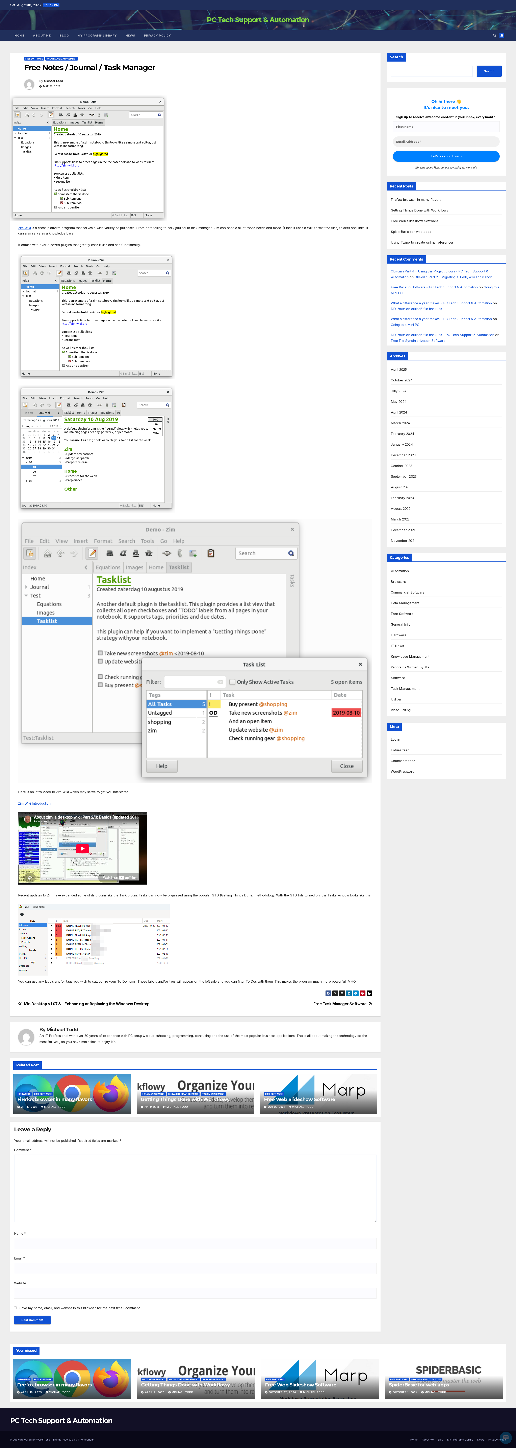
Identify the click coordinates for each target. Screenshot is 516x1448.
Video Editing (401, 710)
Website (20, 1283)
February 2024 (402, 434)
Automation (400, 571)
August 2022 (401, 509)
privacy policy (453, 167)
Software (398, 678)
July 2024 (399, 391)
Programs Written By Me (410, 667)
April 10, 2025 (32, 1392)
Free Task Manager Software (340, 1004)
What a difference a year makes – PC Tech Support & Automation (441, 303)
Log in (395, 740)
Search (396, 57)
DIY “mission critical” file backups (416, 309)
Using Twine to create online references (422, 243)
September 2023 (404, 477)
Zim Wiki (24, 228)
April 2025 (399, 370)
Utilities (396, 699)
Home (19, 35)
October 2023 (401, 466)
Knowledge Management (62, 59)
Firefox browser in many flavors (54, 1099)
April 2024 (399, 412)
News (130, 35)
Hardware (399, 635)
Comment (23, 1150)
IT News (397, 646)
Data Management (153, 1094)
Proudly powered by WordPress (30, 1439)
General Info (401, 625)
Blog (64, 35)
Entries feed (400, 750)
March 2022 (400, 519)
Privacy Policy (157, 35)
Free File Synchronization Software (418, 341)
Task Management (213, 1094)
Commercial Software (408, 593)
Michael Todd (53, 81)
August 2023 (401, 487)
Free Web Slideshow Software (299, 1099)
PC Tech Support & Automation (258, 20)
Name (20, 1233)
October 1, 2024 (405, 1392)
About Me (42, 35)
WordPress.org (402, 772)
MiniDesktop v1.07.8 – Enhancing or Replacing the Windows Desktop (87, 1004)
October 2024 (402, 380)
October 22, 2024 (283, 1392)
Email (19, 1258)
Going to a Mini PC (405, 325)
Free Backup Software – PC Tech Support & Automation (434, 287)
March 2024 (400, 423)
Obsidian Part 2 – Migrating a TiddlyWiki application (453, 277)
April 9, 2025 (155, 1392)
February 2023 (402, 498)
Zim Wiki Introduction (34, 803)
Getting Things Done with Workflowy (185, 1099)
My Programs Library (97, 35)
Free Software (34, 59)
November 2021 (403, 541)
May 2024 (399, 402)
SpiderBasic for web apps (411, 232)
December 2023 (403, 455)
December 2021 (403, 530)
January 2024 (402, 445)
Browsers (24, 1094)
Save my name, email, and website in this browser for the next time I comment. (79, 1308)
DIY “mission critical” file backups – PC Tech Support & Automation (442, 335)
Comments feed (403, 761)
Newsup (68, 1439)
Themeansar (86, 1439)
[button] (494, 36)
